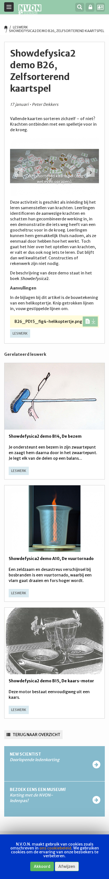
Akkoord (42, 866)
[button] (17, 168)
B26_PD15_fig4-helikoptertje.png (48, 321)
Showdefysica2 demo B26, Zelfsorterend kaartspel (56, 31)
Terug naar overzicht (36, 734)
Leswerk (20, 27)
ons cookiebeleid (55, 848)
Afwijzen (66, 866)
